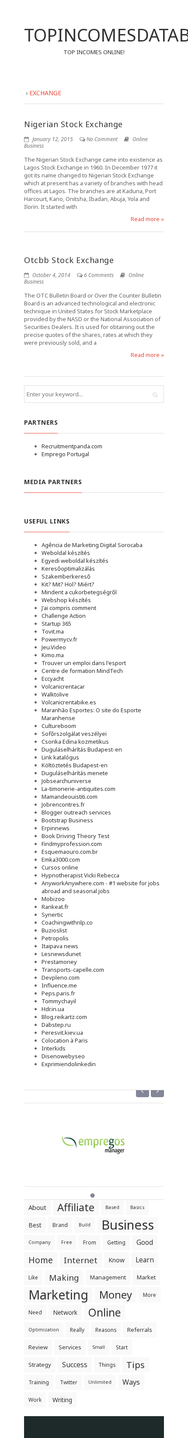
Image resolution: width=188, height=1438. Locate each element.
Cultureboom (59, 726)
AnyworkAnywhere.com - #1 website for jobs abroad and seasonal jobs (101, 887)
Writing (62, 1400)
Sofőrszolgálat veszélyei (74, 734)
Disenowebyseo (63, 1056)
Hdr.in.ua (53, 1009)
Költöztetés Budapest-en (75, 765)
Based (112, 1207)
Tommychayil (59, 1001)
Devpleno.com (61, 977)
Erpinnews (56, 828)
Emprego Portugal (65, 454)
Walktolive (55, 694)
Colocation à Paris (65, 1040)
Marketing (58, 1295)
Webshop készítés (66, 600)
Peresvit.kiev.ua (62, 1032)
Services (70, 1347)
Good (144, 1242)
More (149, 1295)
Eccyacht (53, 679)
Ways (131, 1382)
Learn (145, 1260)
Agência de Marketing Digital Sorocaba (92, 545)
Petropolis (55, 938)
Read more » (147, 219)
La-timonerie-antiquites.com (78, 789)
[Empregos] (94, 1139)
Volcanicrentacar (63, 686)
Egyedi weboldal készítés (75, 561)
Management (108, 1277)
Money (115, 1295)
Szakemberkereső (66, 576)
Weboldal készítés (66, 553)
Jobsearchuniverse (66, 781)
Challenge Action (64, 616)
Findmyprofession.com (72, 844)
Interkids (54, 1048)
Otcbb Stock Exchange (69, 260)
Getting (116, 1242)
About (37, 1207)
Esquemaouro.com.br (70, 852)
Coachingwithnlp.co (67, 922)
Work (35, 1399)
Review (38, 1347)
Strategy (39, 1365)
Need (35, 1312)
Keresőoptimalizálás (68, 568)
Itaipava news (60, 946)
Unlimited (99, 1382)
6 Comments (99, 275)
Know (116, 1260)
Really (77, 1330)
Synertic (52, 914)
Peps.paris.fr (58, 993)
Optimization (43, 1330)
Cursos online (60, 867)
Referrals (139, 1330)
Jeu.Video (54, 647)
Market (146, 1277)
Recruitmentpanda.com (72, 446)
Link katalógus (60, 757)
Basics (137, 1207)
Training (38, 1382)
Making (64, 1277)
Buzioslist (54, 930)
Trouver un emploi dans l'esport (84, 663)
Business (127, 1225)
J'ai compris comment (69, 608)
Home (40, 1260)
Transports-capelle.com (73, 970)
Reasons (105, 1330)
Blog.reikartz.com (64, 1017)
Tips (135, 1364)
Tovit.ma (53, 631)
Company (39, 1242)
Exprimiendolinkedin (69, 1064)
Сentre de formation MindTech (82, 671)
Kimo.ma (53, 655)
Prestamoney (59, 962)
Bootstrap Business (67, 820)
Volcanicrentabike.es (69, 702)
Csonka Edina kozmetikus (75, 741)
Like (33, 1277)
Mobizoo (53, 899)
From (89, 1242)
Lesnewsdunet (61, 954)
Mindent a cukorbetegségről (79, 592)
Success (74, 1364)
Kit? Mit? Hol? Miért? (68, 584)
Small (98, 1347)
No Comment (102, 139)
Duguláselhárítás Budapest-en (82, 749)
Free (66, 1242)
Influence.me (59, 985)
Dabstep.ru (56, 1025)
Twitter (68, 1382)
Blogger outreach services (76, 812)
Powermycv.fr (59, 639)
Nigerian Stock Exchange (73, 124)
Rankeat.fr (55, 907)
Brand (60, 1225)
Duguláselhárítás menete (75, 773)
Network (65, 1312)
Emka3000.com (61, 859)
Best (35, 1225)
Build (85, 1225)
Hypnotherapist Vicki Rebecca (80, 875)
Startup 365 (56, 623)
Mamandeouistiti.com (69, 796)
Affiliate (75, 1207)
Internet (80, 1259)
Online (104, 1312)
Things (106, 1365)
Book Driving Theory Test (75, 836)
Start (122, 1347)
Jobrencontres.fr (63, 804)
